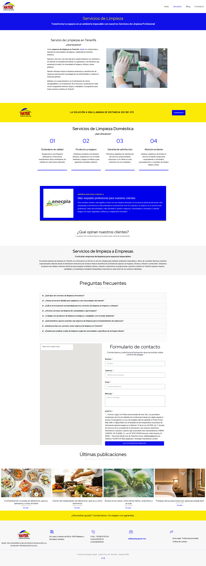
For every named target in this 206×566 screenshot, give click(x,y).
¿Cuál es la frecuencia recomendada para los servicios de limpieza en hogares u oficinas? (81, 306)
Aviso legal (177, 538)
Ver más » (26, 508)
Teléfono (109, 371)
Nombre (108, 359)
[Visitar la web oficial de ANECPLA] (58, 203)
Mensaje (108, 394)
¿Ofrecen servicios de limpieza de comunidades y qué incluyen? (71, 311)
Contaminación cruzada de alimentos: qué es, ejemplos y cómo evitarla (26, 502)
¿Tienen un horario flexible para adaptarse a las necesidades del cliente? (74, 301)
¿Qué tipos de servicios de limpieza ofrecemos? (64, 296)
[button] (103, 295)
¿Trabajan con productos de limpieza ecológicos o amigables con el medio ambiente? (79, 316)
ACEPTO (108, 411)
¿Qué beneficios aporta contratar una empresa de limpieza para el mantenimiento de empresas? (84, 321)
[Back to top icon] (195, 561)
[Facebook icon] (102, 558)
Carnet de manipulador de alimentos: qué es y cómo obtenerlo (77, 502)
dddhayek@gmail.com (137, 539)
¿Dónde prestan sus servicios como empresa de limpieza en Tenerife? (74, 326)
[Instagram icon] (104, 558)
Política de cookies (180, 542)
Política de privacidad (190, 538)
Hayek (82, 49)
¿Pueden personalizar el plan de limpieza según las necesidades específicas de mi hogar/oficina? (84, 331)
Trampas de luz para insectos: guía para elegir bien (179, 500)
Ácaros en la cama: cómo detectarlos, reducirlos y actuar (129, 502)
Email (107, 382)
